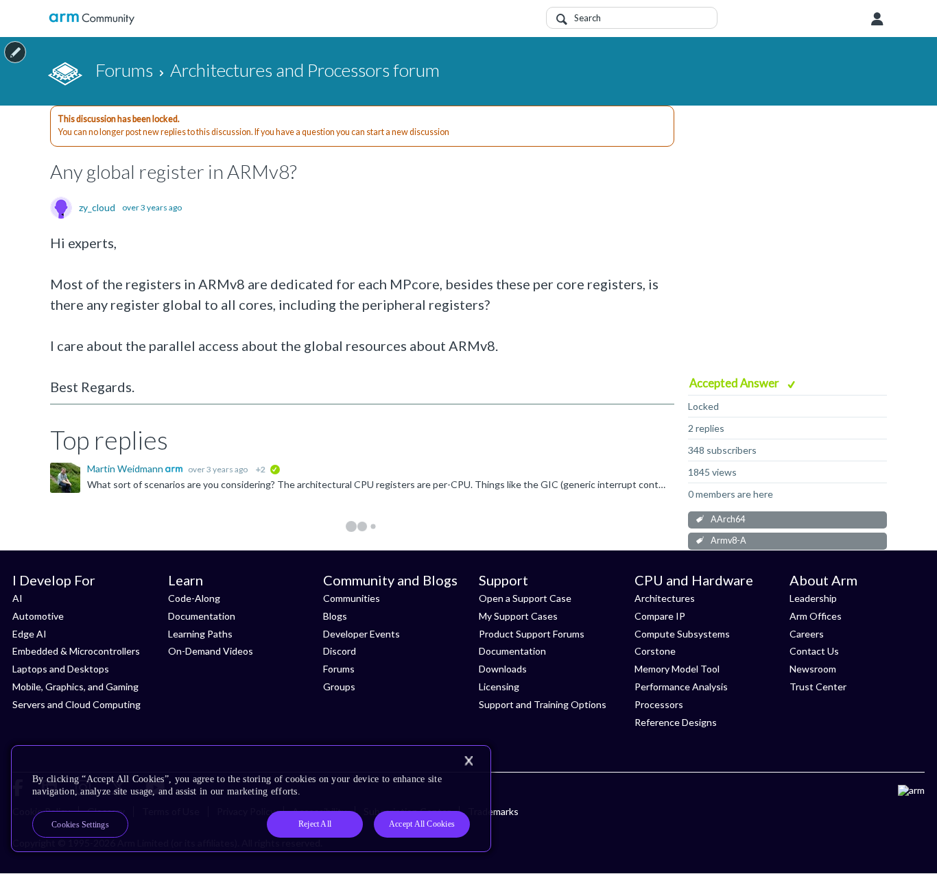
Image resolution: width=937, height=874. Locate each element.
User (877, 19)
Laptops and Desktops (60, 669)
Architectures (664, 598)
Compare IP (659, 616)
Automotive (38, 616)
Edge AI (29, 634)
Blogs (335, 616)
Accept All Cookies (422, 824)
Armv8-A (728, 540)
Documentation (201, 616)
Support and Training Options (542, 704)
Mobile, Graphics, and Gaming (75, 686)
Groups (339, 686)
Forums (339, 669)
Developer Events (361, 634)
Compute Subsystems (682, 634)
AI (17, 598)
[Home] (91, 19)
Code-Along (194, 598)
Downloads (503, 669)
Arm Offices (816, 616)
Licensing (499, 686)
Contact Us (814, 651)
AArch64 (728, 519)
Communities (351, 598)
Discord (339, 651)
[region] (251, 798)
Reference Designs (675, 722)
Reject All (314, 824)
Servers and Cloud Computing (76, 704)
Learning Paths (200, 634)
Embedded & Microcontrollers (76, 651)
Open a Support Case (525, 598)
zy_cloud (97, 207)
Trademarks (493, 811)
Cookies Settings (80, 824)
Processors (658, 704)
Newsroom (813, 669)
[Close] (468, 761)
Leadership (813, 598)
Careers (807, 634)
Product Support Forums (531, 634)
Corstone (655, 651)
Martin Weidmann (126, 468)
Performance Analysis (681, 686)
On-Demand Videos (210, 651)
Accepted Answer (735, 383)
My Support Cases (518, 616)
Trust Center (818, 686)
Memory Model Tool (677, 669)
